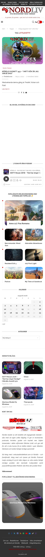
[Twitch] (36, 533)
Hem (3, 29)
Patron (7, 282)
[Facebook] (11, 533)
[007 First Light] (34, 255)
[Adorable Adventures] (34, 235)
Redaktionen (12, 2)
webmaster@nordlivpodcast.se (22, 549)
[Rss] (20, 533)
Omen (26, 377)
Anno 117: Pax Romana (19, 223)
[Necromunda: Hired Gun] (14, 235)
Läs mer (5, 89)
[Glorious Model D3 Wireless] (11, 393)
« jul (3, 324)
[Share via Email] (26, 92)
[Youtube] (26, 533)
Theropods (28, 402)
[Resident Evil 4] (14, 255)
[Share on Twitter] (23, 92)
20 (23, 313)
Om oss (3, 2)
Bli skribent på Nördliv (11, 4)
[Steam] (33, 533)
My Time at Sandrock (33, 282)
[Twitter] (14, 533)
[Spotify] (23, 533)
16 (40, 309)
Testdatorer (23, 2)
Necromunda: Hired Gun (12, 244)
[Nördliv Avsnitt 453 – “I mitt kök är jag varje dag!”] (22, 50)
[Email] (29, 533)
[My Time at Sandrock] (34, 273)
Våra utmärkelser (36, 2)
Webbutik (24, 4)
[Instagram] (9, 533)
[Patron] (14, 273)
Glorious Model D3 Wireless (9, 403)
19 (17, 313)
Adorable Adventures (33, 243)
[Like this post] (19, 92)
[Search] (33, 22)
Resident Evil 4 (11, 263)
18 (11, 313)
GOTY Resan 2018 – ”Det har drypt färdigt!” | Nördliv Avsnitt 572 (11, 379)
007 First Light (30, 263)
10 (5, 309)
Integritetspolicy (35, 4)
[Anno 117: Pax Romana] (24, 213)
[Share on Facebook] (21, 92)
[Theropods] (33, 393)
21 (28, 313)
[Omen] (33, 367)
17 (5, 313)
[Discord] (17, 533)
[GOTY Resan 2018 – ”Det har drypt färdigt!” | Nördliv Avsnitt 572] (11, 367)
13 (22, 309)
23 (40, 313)
